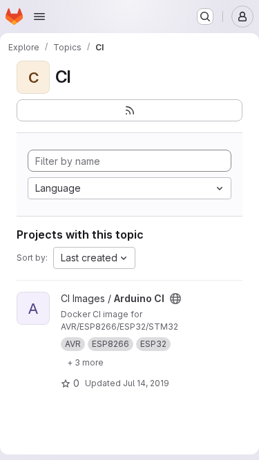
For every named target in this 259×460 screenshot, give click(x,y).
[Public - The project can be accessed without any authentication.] (175, 298)
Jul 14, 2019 (146, 383)
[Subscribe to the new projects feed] (129, 110)
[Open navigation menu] (39, 17)
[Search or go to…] (205, 16)
